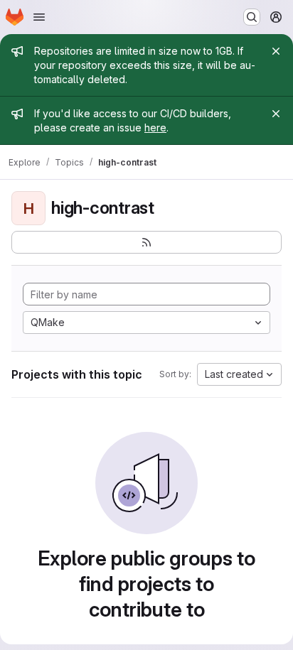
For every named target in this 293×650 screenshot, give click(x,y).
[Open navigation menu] (39, 17)
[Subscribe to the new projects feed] (146, 242)
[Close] (275, 51)
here (155, 127)
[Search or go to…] (251, 17)
